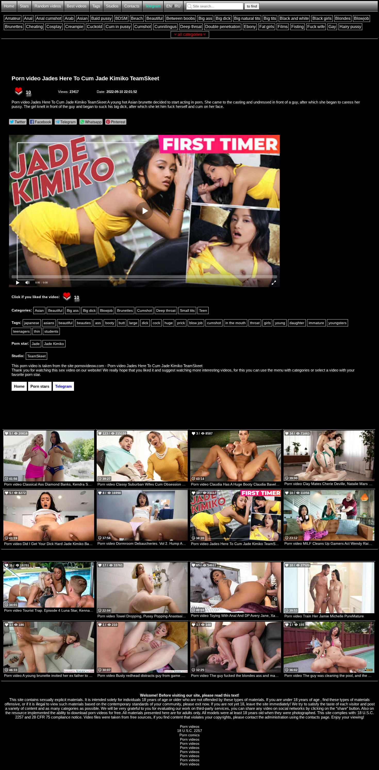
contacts (313, 717)
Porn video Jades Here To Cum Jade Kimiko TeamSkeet (85, 78)
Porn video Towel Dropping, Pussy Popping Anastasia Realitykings (142, 616)
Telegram (153, 6)
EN (169, 6)
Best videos (77, 6)
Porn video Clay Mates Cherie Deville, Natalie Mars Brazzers (329, 484)
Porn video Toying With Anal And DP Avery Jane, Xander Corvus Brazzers (236, 615)
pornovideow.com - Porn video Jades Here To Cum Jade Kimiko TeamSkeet (138, 366)
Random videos (48, 6)
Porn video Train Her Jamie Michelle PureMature (324, 616)
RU (177, 6)
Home (9, 6)
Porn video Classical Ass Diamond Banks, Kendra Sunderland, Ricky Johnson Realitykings (49, 484)
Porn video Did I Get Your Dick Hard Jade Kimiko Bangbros (49, 544)
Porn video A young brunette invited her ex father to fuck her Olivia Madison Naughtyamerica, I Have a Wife (49, 675)
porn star (32, 374)
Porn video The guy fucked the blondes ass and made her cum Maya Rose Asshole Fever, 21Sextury (236, 675)
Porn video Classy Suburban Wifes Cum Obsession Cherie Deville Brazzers (142, 484)
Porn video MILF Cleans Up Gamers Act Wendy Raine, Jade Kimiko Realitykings (329, 543)
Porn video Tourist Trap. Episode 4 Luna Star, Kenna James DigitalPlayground (49, 610)
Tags (96, 6)
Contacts (131, 6)
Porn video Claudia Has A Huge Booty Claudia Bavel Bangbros (236, 484)
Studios (112, 6)
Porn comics (189, 735)
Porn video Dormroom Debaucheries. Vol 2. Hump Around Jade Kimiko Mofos (142, 543)
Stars (24, 6)
